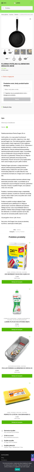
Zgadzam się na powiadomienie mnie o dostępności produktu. (15, 94)
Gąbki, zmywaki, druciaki (14, 272)
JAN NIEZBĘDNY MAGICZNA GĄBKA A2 (17, 274)
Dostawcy (4, 460)
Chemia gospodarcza (23, 318)
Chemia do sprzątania (10, 318)
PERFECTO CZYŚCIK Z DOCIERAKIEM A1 (17, 414)
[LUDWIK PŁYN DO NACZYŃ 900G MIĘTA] (17, 301)
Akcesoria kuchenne (14, 366)
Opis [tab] (2, 118)
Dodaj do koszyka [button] (17, 282)
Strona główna (4, 14)
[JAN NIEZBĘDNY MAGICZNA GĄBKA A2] (17, 255)
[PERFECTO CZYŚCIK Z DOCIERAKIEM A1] (17, 396)
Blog (2, 457)
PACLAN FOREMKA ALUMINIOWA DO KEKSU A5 (17, 368)
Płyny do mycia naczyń (20, 319)
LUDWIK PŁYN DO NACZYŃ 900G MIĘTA (17, 322)
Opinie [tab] (4, 127)
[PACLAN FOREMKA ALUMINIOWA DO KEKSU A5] (17, 349)
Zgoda (17, 469)
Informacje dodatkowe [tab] (8, 122)
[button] (30, 19)
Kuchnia (11, 14)
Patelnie (16, 14)
